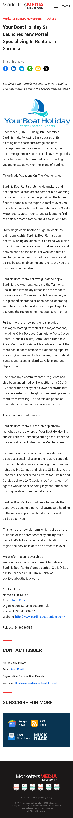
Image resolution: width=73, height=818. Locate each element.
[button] (55, 6)
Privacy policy (45, 797)
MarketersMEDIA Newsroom (22, 18)
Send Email (18, 600)
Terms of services (29, 797)
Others (51, 18)
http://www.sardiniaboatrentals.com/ (40, 616)
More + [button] (66, 6)
